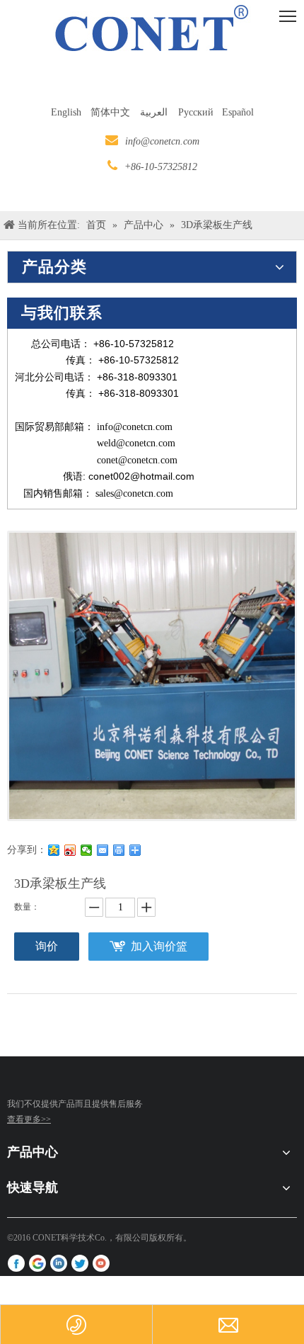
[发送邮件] (103, 850)
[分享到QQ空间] (54, 850)
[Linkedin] (58, 1263)
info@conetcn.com (162, 141)
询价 (46, 946)
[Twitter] (79, 1263)
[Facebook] (16, 1263)
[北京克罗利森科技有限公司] (18, 1085)
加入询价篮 (159, 946)
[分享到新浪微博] (70, 850)
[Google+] (37, 1263)
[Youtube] (101, 1263)
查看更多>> (29, 1119)
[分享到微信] (87, 850)
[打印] (119, 850)
